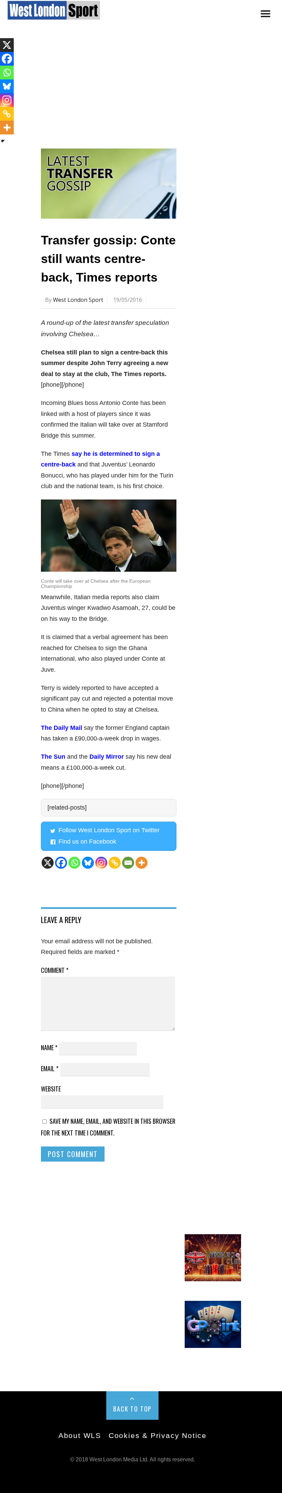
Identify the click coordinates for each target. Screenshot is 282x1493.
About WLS (79, 1435)
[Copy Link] (115, 863)
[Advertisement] (141, 90)
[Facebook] (61, 863)
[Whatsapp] (74, 863)
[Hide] (3, 141)
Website (51, 1088)
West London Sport (78, 300)
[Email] (128, 863)
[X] (48, 863)
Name (49, 1047)
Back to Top (132, 1408)
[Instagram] (101, 863)
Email (49, 1068)
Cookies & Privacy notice (158, 1435)
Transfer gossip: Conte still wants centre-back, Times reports (108, 258)
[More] (141, 863)
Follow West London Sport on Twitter (109, 830)
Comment (54, 970)
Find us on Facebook (87, 841)
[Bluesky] (88, 863)
